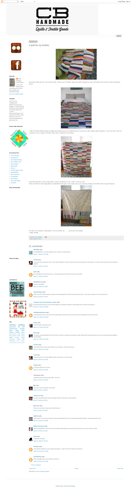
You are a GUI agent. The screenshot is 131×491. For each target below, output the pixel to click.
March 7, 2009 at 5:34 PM (40, 276)
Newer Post (32, 468)
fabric (23, 330)
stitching (11, 332)
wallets (22, 342)
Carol (35, 355)
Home (76, 468)
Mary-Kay (36, 405)
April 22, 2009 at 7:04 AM (40, 441)
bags (17, 330)
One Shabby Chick (16, 162)
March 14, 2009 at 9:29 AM (40, 317)
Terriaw (35, 260)
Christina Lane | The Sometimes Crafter (44, 302)
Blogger (73, 486)
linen (15, 334)
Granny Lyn (36, 395)
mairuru (13, 168)
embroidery (12, 339)
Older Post (120, 468)
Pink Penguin (14, 164)
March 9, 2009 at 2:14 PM (40, 296)
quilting (35, 238)
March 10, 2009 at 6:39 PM (40, 307)
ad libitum (13, 182)
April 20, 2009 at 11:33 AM (40, 359)
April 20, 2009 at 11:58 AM (40, 370)
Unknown (36, 446)
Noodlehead (14, 157)
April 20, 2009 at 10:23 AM (40, 349)
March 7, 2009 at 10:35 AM (40, 254)
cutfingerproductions (39, 312)
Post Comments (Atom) (42, 471)
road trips (19, 342)
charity (18, 334)
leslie (35, 271)
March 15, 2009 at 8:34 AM (40, 327)
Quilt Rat (35, 416)
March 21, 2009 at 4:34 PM (40, 339)
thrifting (17, 332)
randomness (13, 328)
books (18, 340)
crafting (14, 342)
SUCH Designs (15, 155)
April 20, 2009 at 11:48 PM (40, 420)
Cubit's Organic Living (17, 170)
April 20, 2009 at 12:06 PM (40, 380)
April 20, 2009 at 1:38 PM (40, 390)
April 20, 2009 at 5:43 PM (40, 410)
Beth (34, 333)
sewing (39, 238)
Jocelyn (35, 344)
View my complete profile (16, 94)
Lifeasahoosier (37, 292)
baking (23, 337)
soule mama (14, 178)
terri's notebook (15, 174)
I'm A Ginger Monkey (16, 160)
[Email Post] (45, 237)
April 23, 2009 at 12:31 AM (40, 451)
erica (19, 78)
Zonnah (35, 365)
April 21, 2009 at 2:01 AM (40, 431)
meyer (35, 322)
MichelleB (36, 249)
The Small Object (15, 180)
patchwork (12, 327)
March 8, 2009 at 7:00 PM (40, 286)
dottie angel (14, 166)
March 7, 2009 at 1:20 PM (40, 266)
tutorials (17, 337)
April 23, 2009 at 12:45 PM (40, 461)
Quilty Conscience (38, 426)
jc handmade (14, 176)
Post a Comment (36, 465)
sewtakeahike (14, 172)
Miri (34, 385)
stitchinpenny (37, 456)
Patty (35, 436)
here (111, 131)
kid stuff (21, 327)
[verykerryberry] (19, 148)
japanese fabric (16, 335)
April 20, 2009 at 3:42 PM (40, 400)
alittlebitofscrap (38, 282)
